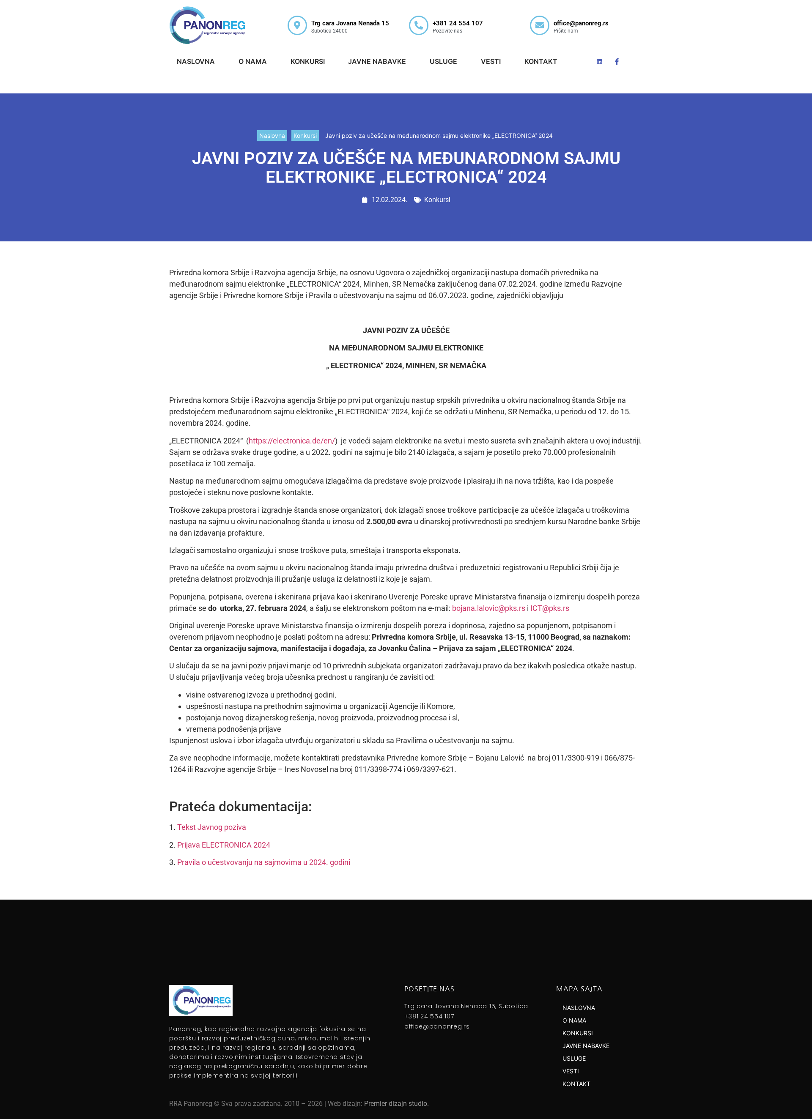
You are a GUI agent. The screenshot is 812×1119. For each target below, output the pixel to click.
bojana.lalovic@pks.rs (488, 608)
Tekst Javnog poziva (211, 827)
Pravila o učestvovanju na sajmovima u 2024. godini (263, 862)
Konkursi (305, 135)
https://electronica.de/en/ (292, 440)
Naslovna (272, 135)
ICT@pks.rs (549, 608)
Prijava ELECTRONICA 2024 (223, 844)
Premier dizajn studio (395, 1104)
